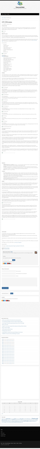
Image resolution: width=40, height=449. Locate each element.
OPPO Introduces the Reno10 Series (7, 329)
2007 (2, 360)
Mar (5, 345)
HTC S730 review (7, 22)
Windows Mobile (11, 422)
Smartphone (30, 421)
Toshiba (7, 422)
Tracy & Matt (17, 245)
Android (8, 418)
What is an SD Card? (5, 324)
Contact (17, 443)
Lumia (6, 421)
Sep (11, 346)
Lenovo (3, 421)
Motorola (8, 421)
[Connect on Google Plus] (9, 263)
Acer (2, 418)
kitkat (37, 420)
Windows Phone (16, 422)
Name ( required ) (18, 271)
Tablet (5, 422)
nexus (11, 421)
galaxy (3, 420)
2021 (2, 343)
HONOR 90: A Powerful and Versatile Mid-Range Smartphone (11, 333)
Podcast (14, 443)
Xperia (20, 422)
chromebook (27, 418)
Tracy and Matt (20, 7)
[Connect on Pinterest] (7, 263)
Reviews (12, 443)
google (5, 420)
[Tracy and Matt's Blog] (20, 5)
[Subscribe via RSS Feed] (3, 263)
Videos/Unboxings (7, 443)
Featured (35, 419)
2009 (2, 357)
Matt (3, 19)
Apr (6, 340)
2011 (2, 354)
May (7, 339)
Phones (5, 17)
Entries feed (2, 433)
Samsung (25, 421)
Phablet (18, 421)
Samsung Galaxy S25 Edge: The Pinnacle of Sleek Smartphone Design (12, 321)
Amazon (4, 418)
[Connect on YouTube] (10, 263)
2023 (2, 340)
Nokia (16, 421)
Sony (34, 421)
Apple (15, 418)
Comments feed (3, 434)
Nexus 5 (13, 421)
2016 (2, 346)
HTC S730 (3, 56)
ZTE (22, 422)
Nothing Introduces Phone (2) (6, 330)
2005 (2, 363)
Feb (4, 345)
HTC (23, 245)
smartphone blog (7, 245)
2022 (2, 342)
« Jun (2, 413)
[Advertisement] (20, 11)
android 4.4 (12, 418)
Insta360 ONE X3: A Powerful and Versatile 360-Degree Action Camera (12, 332)
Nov (12, 340)
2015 (2, 348)
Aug (10, 340)
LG (4, 421)
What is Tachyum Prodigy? (6, 327)
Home (2, 17)
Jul (9, 340)
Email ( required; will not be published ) (21, 273)
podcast (21, 421)
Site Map (20, 443)
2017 (2, 345)
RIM (22, 421)
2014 (2, 349)
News (4, 443)
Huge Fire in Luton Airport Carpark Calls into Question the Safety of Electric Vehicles (14, 326)
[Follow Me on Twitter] (6, 263)
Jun (8, 339)
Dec (13, 346)
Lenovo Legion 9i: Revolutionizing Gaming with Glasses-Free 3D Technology (13, 323)
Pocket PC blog (13, 245)
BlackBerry (22, 418)
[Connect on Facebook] (5, 263)
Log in (1, 431)
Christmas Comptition (18, 242)
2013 (2, 351)
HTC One (15, 419)
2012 (2, 352)
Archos (17, 418)
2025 (2, 339)
